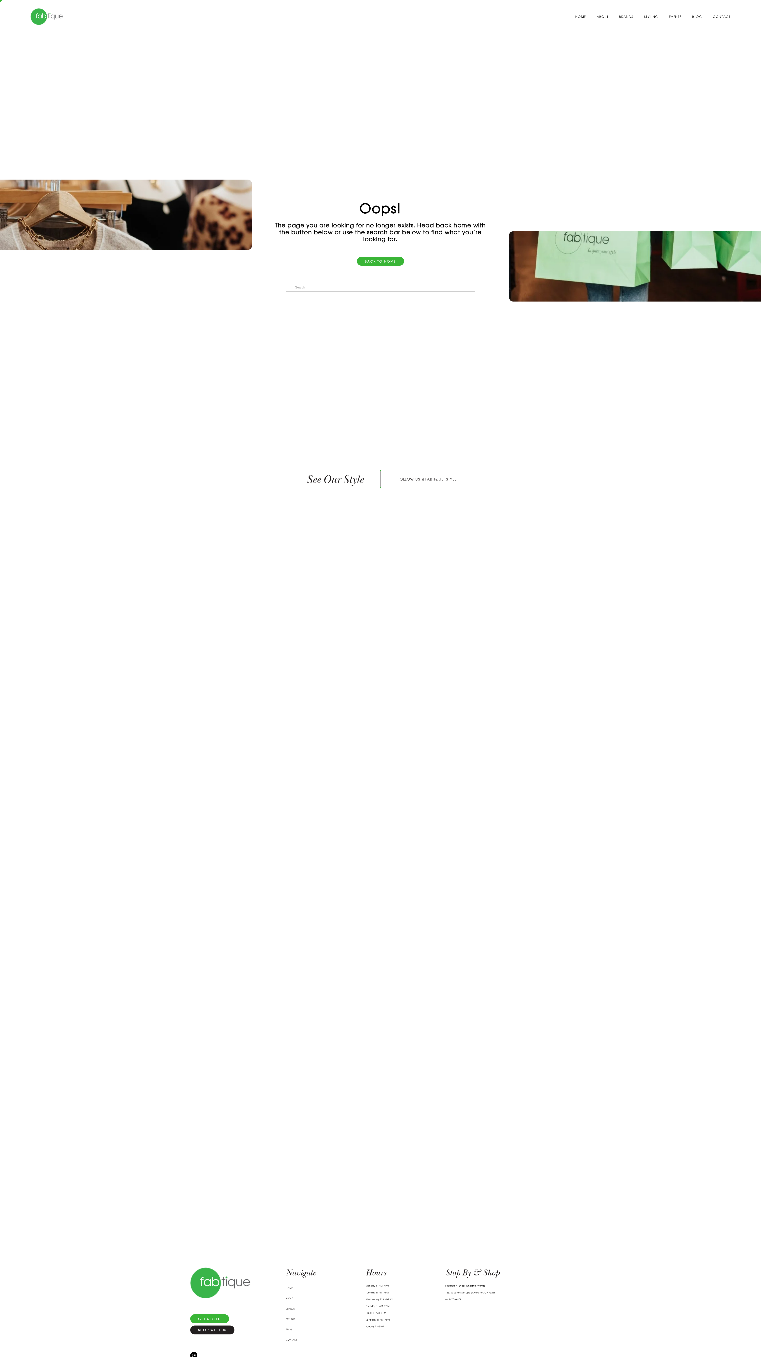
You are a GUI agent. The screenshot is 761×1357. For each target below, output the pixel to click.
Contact (721, 17)
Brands (626, 17)
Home (580, 17)
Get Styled (209, 1319)
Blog (697, 17)
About (603, 17)
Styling (651, 17)
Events (675, 17)
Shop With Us (212, 1330)
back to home (380, 261)
